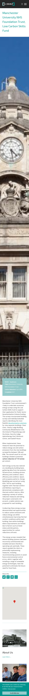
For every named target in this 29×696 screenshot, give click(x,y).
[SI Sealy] (8, 4)
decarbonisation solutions (17, 423)
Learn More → (6, 657)
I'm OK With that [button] (14, 693)
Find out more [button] (12, 689)
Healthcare (13, 382)
